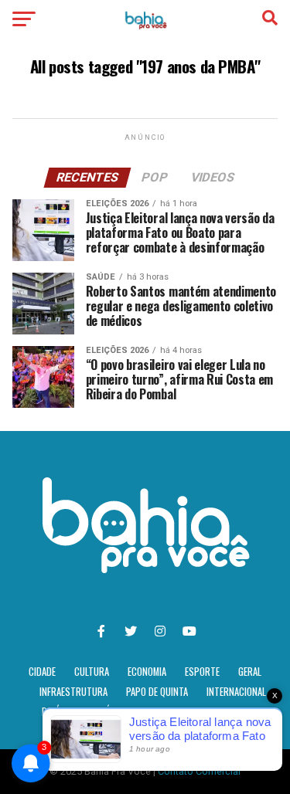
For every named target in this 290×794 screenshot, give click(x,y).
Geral (249, 671)
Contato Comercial (199, 771)
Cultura (91, 671)
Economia (147, 671)
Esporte (202, 671)
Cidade (42, 671)
